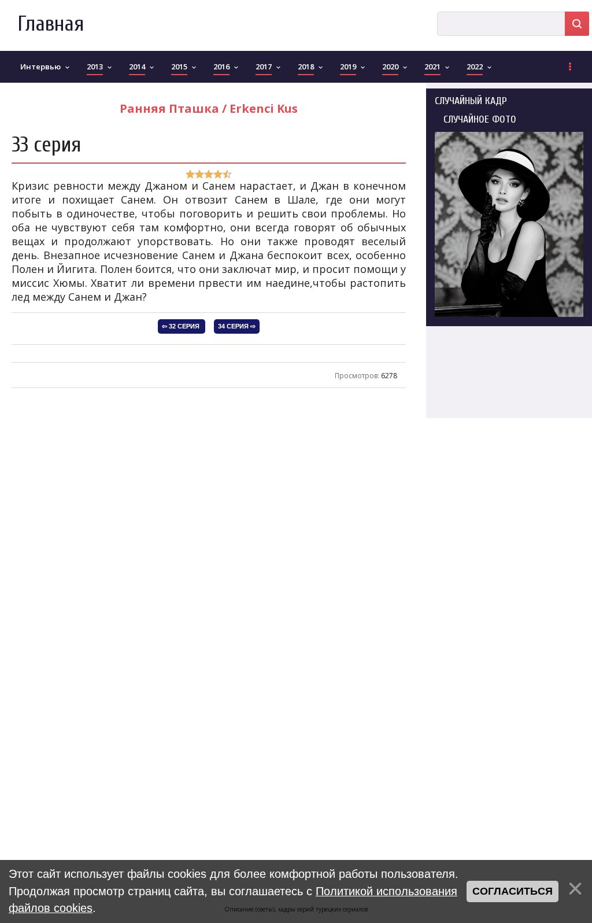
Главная (50, 24)
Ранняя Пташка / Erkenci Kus (209, 108)
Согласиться (512, 891)
